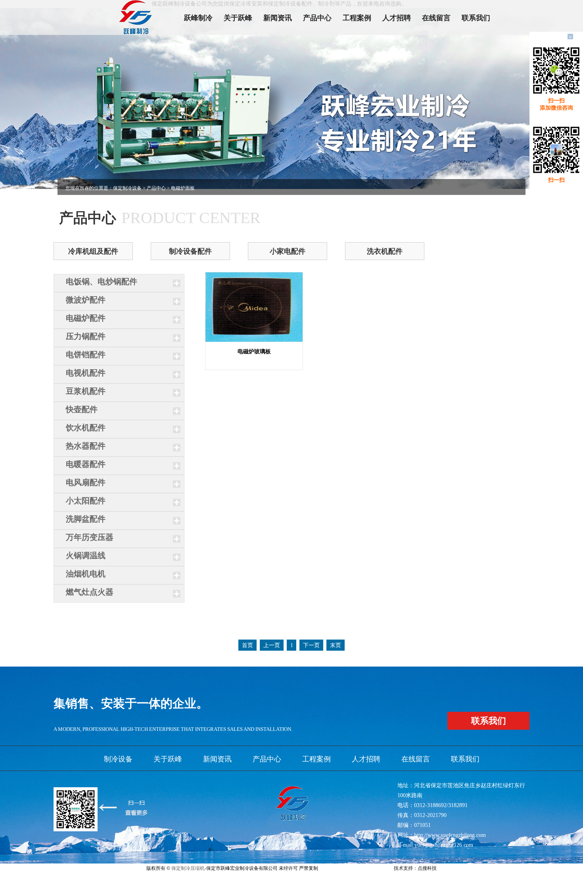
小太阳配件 (85, 500)
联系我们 (476, 18)
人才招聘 (396, 18)
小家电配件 (287, 251)
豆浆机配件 (85, 391)
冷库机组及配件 (93, 251)
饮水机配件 (85, 427)
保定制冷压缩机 (188, 868)
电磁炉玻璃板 (254, 352)
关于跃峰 (238, 18)
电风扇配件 (85, 482)
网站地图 (383, 868)
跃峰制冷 (198, 18)
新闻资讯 (277, 18)
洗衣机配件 (385, 251)
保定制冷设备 (127, 188)
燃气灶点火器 (89, 592)
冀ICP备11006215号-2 (341, 868)
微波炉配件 (85, 299)
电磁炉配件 (85, 318)
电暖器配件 (85, 464)
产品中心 (317, 18)
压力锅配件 (85, 336)
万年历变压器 (89, 537)
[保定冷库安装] (139, 17)
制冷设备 (118, 759)
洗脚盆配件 (85, 519)
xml (368, 868)
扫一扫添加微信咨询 (556, 104)
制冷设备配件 (190, 251)
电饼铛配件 (85, 354)
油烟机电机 (85, 573)
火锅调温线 (85, 555)
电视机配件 (85, 372)
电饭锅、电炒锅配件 (101, 281)
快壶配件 (82, 409)
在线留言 (436, 18)
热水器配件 (85, 445)
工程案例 (357, 18)
